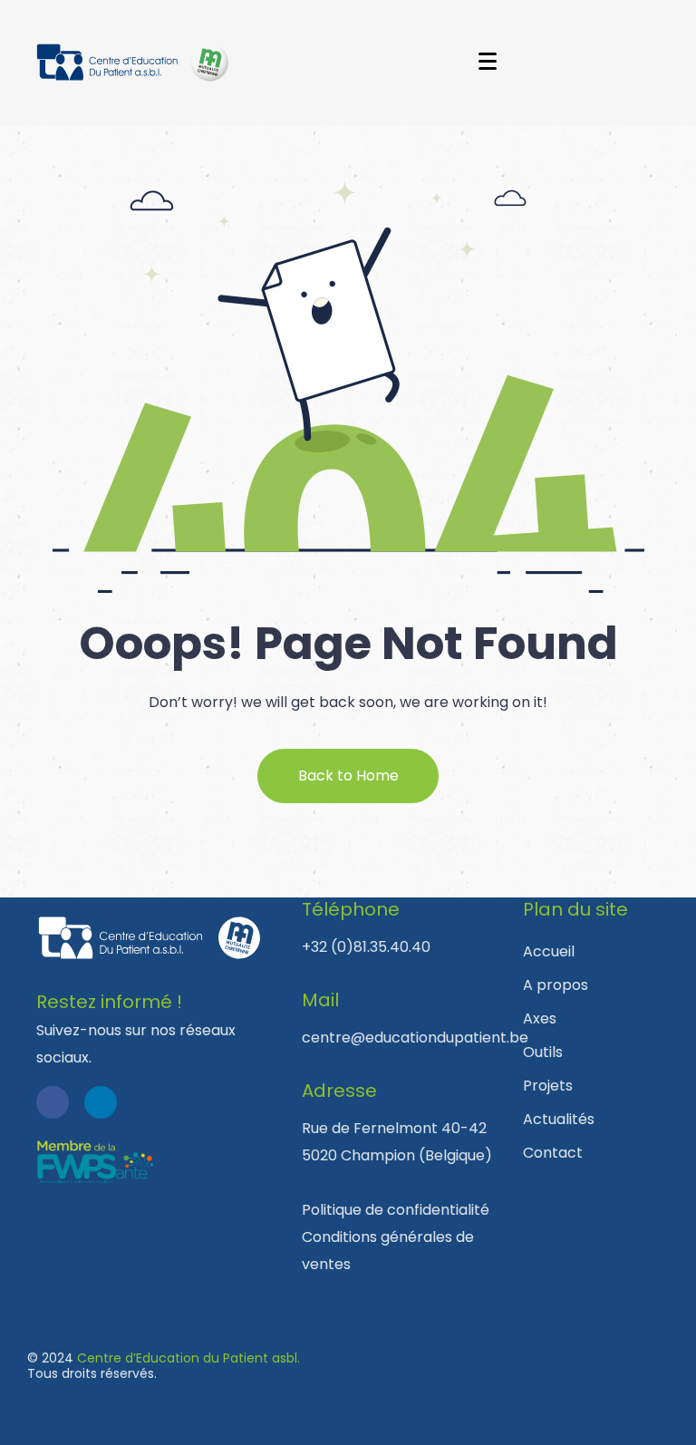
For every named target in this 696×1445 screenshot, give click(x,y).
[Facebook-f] (52, 1102)
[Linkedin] (100, 1102)
